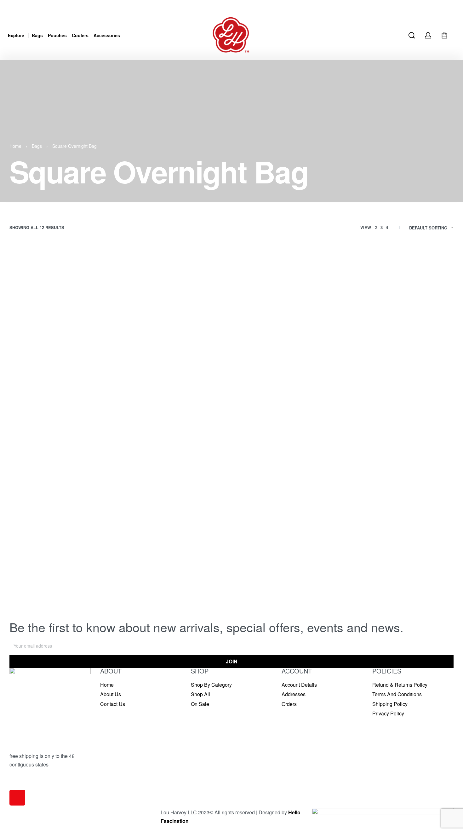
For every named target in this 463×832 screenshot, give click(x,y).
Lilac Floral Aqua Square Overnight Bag (172, 345)
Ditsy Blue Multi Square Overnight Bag (58, 345)
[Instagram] (17, 798)
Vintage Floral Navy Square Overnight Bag (171, 584)
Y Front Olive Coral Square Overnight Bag (397, 584)
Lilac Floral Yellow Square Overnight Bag (287, 345)
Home (15, 146)
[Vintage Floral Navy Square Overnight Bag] (174, 534)
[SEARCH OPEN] (411, 35)
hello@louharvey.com (33, 785)
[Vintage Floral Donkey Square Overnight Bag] (61, 534)
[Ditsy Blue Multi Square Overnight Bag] (61, 298)
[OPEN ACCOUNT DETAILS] (428, 35)
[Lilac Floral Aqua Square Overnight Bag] (174, 298)
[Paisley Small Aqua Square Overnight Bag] (61, 413)
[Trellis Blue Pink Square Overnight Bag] (401, 413)
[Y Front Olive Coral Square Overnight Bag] (401, 534)
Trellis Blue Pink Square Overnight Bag (399, 460)
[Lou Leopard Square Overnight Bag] (401, 298)
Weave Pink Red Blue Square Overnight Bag (287, 584)
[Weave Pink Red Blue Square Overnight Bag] (288, 534)
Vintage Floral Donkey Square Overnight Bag (60, 584)
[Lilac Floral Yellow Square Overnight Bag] (288, 298)
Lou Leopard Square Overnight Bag (395, 345)
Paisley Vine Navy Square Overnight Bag (174, 459)
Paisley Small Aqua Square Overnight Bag (58, 462)
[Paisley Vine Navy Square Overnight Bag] (174, 413)
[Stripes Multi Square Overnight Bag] (288, 413)
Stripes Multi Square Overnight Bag (282, 459)
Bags (37, 146)
